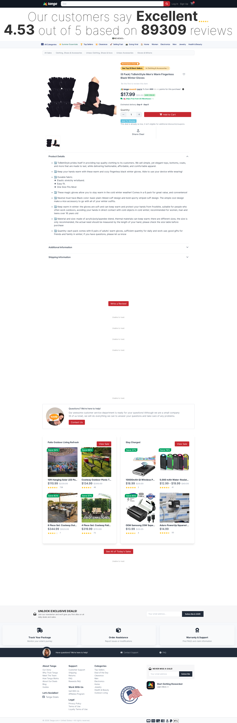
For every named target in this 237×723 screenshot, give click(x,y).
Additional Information (60, 247)
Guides (46, 687)
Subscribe (185, 674)
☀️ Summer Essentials (68, 44)
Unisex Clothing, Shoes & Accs (99, 53)
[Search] (166, 3)
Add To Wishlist (128, 121)
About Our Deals (50, 681)
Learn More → (163, 687)
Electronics (165, 44)
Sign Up (184, 3)
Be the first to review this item (134, 83)
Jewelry (182, 44)
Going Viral (132, 44)
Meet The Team (50, 675)
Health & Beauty (195, 44)
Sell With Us (74, 691)
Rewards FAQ (75, 681)
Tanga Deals (52, 697)
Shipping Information (60, 257)
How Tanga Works (51, 678)
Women (155, 44)
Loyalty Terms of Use (78, 709)
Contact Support (131, 652)
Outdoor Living (101, 693)
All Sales (48, 53)
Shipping (73, 672)
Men (175, 44)
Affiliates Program (76, 694)
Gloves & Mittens (144, 53)
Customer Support (77, 670)
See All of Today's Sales (118, 551)
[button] (183, 89)
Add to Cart (169, 114)
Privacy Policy (75, 703)
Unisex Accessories (124, 53)
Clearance (101, 44)
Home (145, 44)
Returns (72, 675)
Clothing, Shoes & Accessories (69, 53)
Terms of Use (74, 706)
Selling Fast (116, 44)
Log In (175, 3)
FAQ (164, 652)
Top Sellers (86, 44)
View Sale (104, 444)
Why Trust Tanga (50, 672)
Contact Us (77, 422)
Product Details (57, 156)
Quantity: (125, 109)
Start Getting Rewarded (169, 684)
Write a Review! (118, 303)
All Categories (50, 44)
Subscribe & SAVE (193, 614)
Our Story (47, 670)
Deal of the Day (101, 672)
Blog (44, 684)
